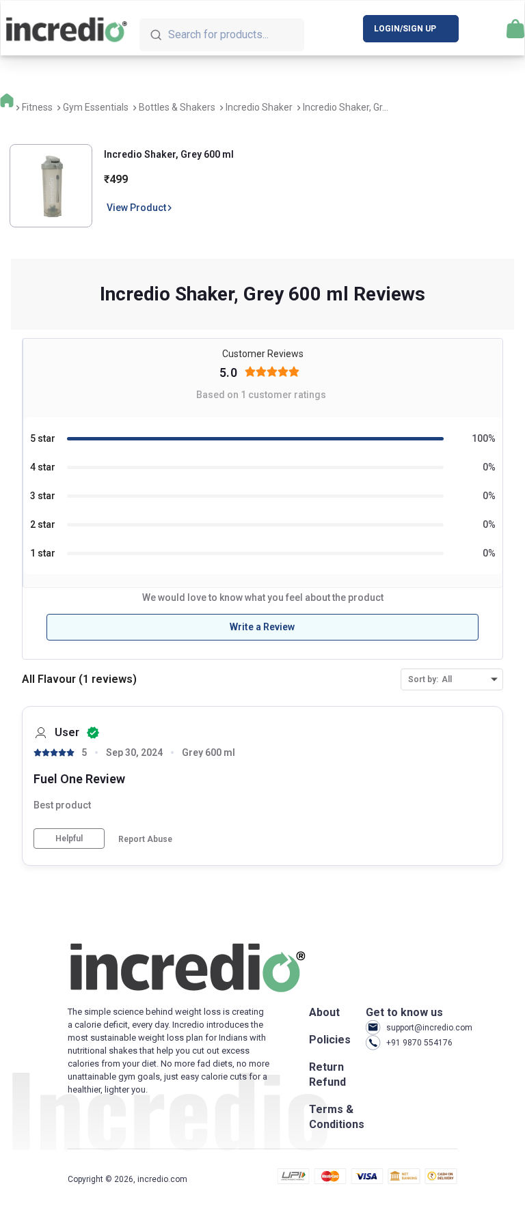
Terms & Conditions (336, 1117)
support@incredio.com (421, 1027)
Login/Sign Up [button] (405, 28)
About (324, 1012)
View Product (136, 207)
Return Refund (327, 1074)
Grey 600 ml (208, 752)
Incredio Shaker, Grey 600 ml (169, 154)
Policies (330, 1039)
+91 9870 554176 (419, 1042)
